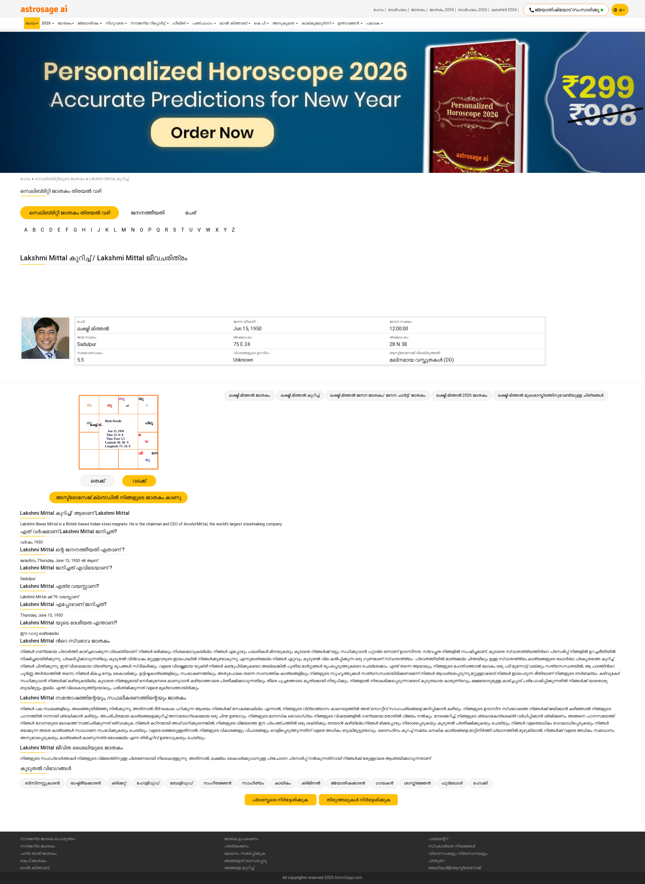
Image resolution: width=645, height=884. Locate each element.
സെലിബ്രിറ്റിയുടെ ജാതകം (60, 178)
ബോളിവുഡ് (181, 783)
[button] (48, 102)
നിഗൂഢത (115, 23)
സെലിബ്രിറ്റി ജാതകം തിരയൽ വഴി (69, 213)
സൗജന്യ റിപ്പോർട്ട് (148, 23)
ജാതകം (418, 10)
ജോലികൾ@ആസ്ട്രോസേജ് (454, 867)
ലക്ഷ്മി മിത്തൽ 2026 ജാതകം (461, 395)
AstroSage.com (348, 877)
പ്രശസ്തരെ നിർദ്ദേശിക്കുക (280, 799)
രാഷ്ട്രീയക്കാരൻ (85, 783)
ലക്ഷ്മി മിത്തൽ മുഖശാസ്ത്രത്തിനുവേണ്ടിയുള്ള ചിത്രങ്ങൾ (550, 395)
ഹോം (378, 10)
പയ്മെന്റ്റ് (438, 838)
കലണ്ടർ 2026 (504, 10)
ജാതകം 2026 (441, 10)
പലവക (373, 23)
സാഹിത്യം (253, 783)
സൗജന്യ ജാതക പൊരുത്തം (47, 838)
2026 (47, 23)
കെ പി (260, 23)
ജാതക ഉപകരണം (241, 838)
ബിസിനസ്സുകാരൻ (42, 783)
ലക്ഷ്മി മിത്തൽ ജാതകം (249, 395)
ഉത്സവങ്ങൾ (349, 23)
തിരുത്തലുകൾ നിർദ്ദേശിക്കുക (358, 799)
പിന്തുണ (436, 860)
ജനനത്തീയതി (148, 213)
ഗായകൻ (384, 783)
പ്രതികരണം (236, 846)
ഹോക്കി (480, 783)
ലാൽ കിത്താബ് (233, 23)
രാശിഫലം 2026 (472, 10)
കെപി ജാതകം (33, 860)
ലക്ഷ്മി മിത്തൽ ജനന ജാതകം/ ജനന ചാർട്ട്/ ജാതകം (378, 395)
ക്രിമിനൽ (310, 783)
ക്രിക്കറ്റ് (118, 783)
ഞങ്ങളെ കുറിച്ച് (239, 867)
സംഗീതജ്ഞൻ (217, 783)
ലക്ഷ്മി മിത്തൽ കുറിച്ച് (300, 395)
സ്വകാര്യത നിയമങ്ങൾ (451, 846)
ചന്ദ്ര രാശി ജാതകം (38, 853)
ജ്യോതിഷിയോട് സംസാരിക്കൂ (564, 10)
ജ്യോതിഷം (89, 23)
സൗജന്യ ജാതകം (37, 846)
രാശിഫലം (397, 10)
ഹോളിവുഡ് (148, 783)
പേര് (190, 213)
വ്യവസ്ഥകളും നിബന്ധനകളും (458, 853)
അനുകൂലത (283, 23)
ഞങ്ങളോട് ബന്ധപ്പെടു (245, 860)
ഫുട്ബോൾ (452, 783)
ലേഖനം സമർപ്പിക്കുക (244, 853)
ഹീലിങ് (179, 23)
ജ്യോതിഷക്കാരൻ (348, 783)
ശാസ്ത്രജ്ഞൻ (417, 783)
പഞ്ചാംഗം (202, 23)
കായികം (283, 783)
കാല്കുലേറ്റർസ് (316, 23)
